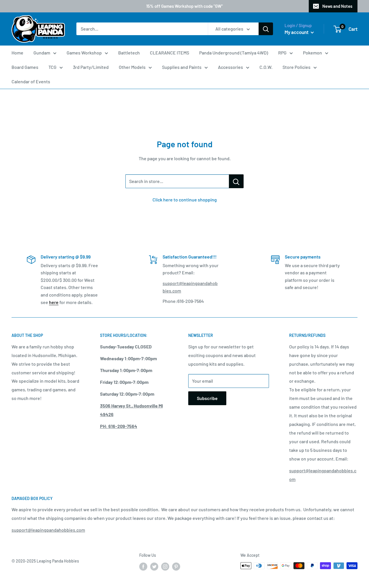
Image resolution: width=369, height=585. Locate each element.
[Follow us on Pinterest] (176, 566)
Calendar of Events (31, 81)
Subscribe (207, 398)
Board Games (25, 67)
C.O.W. (265, 67)
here (54, 302)
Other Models (132, 67)
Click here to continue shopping (185, 199)
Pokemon (312, 52)
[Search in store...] (236, 181)
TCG (52, 67)
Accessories (230, 67)
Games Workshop (84, 52)
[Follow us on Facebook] (143, 566)
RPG (282, 52)
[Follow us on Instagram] (165, 566)
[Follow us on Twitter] (154, 566)
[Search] (266, 29)
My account (297, 32)
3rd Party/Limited (91, 67)
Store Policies (296, 67)
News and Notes (337, 6)
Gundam (41, 52)
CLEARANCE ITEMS (169, 52)
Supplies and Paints (182, 67)
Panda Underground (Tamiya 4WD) (233, 52)
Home (17, 52)
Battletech (129, 52)
